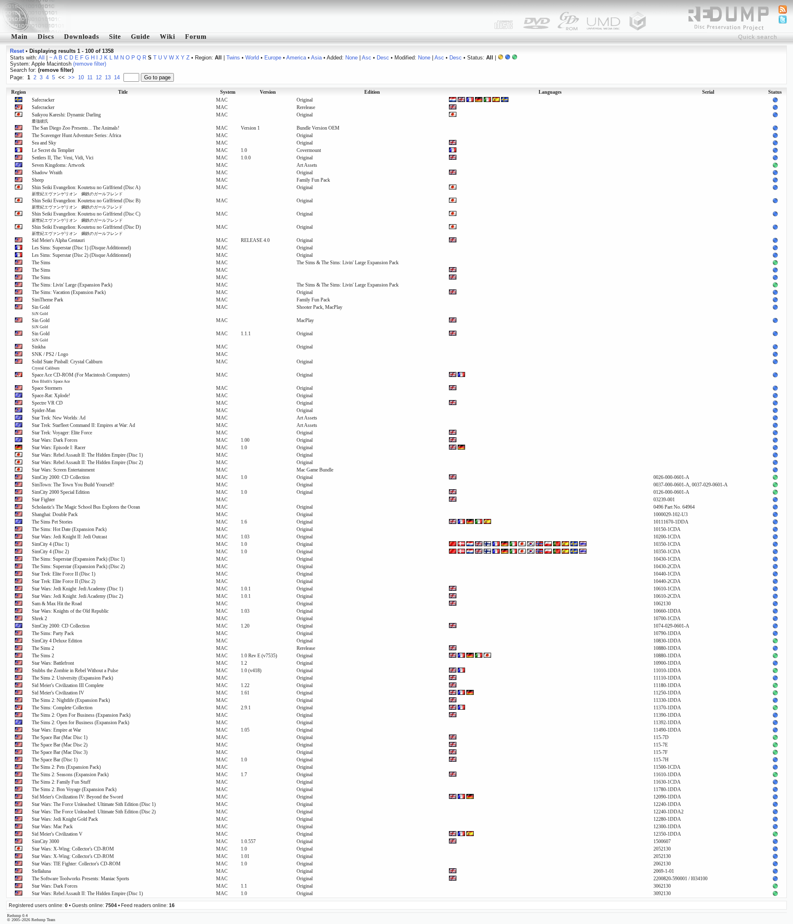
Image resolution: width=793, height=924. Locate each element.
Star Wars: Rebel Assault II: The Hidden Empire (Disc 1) (87, 455)
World (252, 57)
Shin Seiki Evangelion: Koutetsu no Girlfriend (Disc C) (86, 217)
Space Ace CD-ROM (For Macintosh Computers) (81, 378)
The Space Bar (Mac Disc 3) (60, 752)
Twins (233, 57)
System (227, 92)
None (351, 57)
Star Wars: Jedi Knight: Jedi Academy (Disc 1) (77, 589)
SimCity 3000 (45, 841)
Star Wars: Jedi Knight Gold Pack (65, 819)
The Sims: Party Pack (53, 633)
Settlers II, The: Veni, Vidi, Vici (62, 158)
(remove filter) (89, 64)
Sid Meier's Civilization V (57, 834)
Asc (366, 57)
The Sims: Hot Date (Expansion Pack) (69, 529)
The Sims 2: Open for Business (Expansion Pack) (80, 722)
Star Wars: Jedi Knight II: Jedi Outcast (69, 537)
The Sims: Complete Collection (62, 708)
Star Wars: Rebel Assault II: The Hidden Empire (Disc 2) (87, 462)
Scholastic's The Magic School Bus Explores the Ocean (86, 507)
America (296, 57)
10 (81, 77)
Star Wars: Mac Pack (52, 826)
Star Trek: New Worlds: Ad (58, 418)
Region (18, 92)
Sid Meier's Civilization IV (58, 693)
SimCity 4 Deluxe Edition (57, 641)
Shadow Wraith (47, 172)
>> (71, 77)
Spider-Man (43, 410)
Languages (550, 92)
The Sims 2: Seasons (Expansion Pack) (70, 774)
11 (90, 77)
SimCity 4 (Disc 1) (50, 544)
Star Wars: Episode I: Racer (58, 447)
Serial (708, 92)
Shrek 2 (39, 618)
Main (19, 36)
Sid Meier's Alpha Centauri (58, 240)
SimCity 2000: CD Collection (61, 477)
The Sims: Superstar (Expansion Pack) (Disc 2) (78, 566)
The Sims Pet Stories (52, 522)
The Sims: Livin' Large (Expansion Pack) (72, 285)
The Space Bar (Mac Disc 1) (60, 737)
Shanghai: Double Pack (55, 514)
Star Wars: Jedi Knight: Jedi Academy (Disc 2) (77, 596)
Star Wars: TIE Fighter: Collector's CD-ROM (76, 864)
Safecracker (43, 100)
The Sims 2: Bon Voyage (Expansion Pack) (74, 789)
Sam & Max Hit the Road (57, 604)
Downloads (81, 36)
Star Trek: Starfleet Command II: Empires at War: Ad (83, 425)
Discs (46, 36)
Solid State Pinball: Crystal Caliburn (67, 364)
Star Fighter (43, 499)
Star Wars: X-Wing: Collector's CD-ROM (73, 849)
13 (108, 77)
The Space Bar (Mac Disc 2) (60, 745)
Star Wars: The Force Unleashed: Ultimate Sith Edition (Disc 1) (94, 804)
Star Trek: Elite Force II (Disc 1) (63, 574)
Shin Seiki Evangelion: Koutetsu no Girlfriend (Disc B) (86, 203)
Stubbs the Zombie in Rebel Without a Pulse (75, 670)
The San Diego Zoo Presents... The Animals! (75, 128)
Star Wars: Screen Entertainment (63, 470)
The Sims (41, 262)
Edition (372, 92)
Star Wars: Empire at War (56, 730)
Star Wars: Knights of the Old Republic (70, 611)
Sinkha (38, 347)
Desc (383, 57)
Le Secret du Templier (53, 150)
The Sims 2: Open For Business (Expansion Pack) (81, 715)
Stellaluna (41, 871)
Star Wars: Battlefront (53, 663)
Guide (140, 36)
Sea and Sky (44, 143)
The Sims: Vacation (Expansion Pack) (69, 292)
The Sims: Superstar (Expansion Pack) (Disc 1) (78, 559)
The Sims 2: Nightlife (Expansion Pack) (71, 700)
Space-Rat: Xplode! (51, 395)
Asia (316, 57)
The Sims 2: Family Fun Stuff (61, 782)
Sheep (38, 180)
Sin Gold (41, 310)
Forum (196, 36)
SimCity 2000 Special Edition (61, 492)
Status (775, 92)
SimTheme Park (47, 300)
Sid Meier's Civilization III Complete (68, 685)
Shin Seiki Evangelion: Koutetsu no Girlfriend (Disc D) (86, 230)
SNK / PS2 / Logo (50, 354)
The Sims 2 (43, 648)
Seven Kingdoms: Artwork (58, 165)
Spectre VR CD (47, 403)
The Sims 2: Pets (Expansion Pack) (66, 767)
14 (117, 77)
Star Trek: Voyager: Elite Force (62, 433)
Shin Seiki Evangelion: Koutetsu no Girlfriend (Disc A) (86, 190)
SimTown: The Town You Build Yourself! (73, 485)
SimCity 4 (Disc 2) (50, 551)
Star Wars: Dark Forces (55, 440)
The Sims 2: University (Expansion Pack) (72, 678)
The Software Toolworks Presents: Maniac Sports (80, 878)
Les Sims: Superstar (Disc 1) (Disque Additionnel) (81, 248)
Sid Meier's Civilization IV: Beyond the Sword (77, 797)
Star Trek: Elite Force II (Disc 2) (63, 581)
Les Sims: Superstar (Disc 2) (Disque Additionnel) (81, 255)
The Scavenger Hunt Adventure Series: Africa (76, 135)
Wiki (167, 36)
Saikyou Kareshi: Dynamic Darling (66, 117)
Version (268, 92)
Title (123, 92)
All (41, 57)
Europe (272, 57)
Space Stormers (47, 388)
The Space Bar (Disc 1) (55, 760)
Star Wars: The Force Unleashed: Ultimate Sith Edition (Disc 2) (94, 812)
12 (99, 77)
